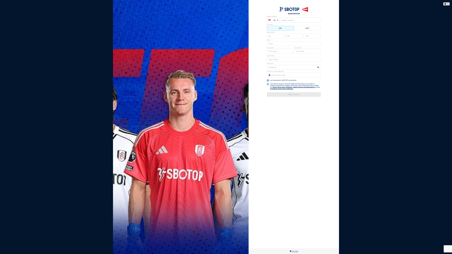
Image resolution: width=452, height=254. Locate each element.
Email (268, 40)
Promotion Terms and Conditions (281, 89)
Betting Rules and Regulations (304, 87)
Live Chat (295, 251)
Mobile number (272, 16)
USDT (307, 28)
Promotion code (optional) (275, 71)
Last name (297, 48)
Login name (270, 56)
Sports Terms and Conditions (282, 87)
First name (270, 48)
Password (270, 63)
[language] (446, 3)
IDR (280, 28)
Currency (270, 24)
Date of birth (271, 32)
